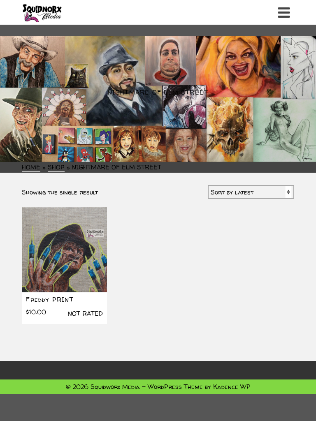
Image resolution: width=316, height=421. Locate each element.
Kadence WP (232, 386)
